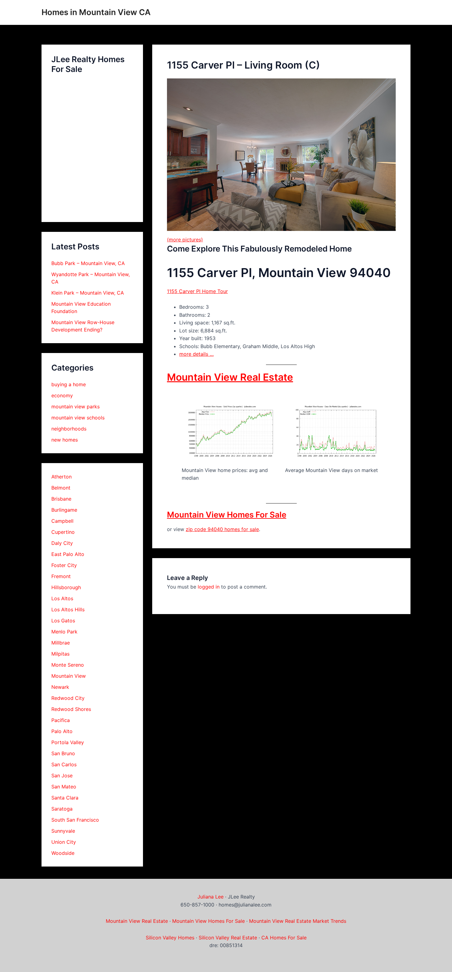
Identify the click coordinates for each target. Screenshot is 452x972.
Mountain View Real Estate (230, 377)
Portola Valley (67, 742)
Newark (60, 687)
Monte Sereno (67, 665)
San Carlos (64, 764)
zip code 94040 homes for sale (222, 529)
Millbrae (60, 643)
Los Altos (62, 598)
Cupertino (63, 532)
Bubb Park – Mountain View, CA (88, 263)
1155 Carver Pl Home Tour (197, 291)
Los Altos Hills (68, 609)
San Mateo (63, 787)
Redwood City (68, 698)
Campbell (62, 521)
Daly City (62, 543)
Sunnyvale (63, 831)
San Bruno (63, 753)
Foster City (64, 565)
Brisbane (61, 499)
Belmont (60, 488)
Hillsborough (66, 587)
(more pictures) (185, 239)
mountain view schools (78, 418)
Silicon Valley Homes (170, 937)
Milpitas (60, 654)
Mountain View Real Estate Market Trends (297, 921)
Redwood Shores (71, 709)
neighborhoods (68, 429)
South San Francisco (75, 820)
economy (62, 395)
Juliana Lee (210, 897)
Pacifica (60, 720)
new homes (64, 440)
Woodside (62, 853)
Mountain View (68, 676)
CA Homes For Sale (284, 937)
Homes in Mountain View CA (96, 12)
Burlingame (64, 510)
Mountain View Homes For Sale (226, 514)
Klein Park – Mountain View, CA (87, 293)
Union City (63, 842)
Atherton (61, 477)
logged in (209, 587)
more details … (196, 354)
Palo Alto (62, 731)
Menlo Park (64, 632)
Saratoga (62, 809)
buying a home (68, 384)
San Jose (62, 775)
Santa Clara (64, 798)
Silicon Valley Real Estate (228, 937)
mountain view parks (75, 406)
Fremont (61, 576)
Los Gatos (63, 620)
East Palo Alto (67, 554)
